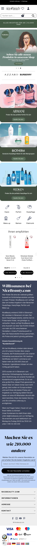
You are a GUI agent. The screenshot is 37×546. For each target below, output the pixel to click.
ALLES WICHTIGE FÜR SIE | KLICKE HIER (18, 23)
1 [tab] (15, 278)
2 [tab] (17, 278)
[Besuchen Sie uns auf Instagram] (16, 519)
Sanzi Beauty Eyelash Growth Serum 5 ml (10, 258)
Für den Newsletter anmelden (18, 471)
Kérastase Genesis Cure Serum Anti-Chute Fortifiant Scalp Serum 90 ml (26, 258)
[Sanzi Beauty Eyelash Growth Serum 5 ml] (10, 241)
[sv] (27, 544)
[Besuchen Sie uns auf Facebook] (12, 519)
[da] (9, 544)
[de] (14, 544)
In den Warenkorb (10, 272)
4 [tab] (22, 278)
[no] (23, 544)
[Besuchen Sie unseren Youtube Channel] (20, 519)
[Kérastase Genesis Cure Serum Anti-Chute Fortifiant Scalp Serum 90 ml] (26, 241)
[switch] (4, 543)
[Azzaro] (11, 74)
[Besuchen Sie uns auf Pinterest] (24, 519)
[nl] (18, 544)
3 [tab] (20, 278)
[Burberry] (25, 74)
